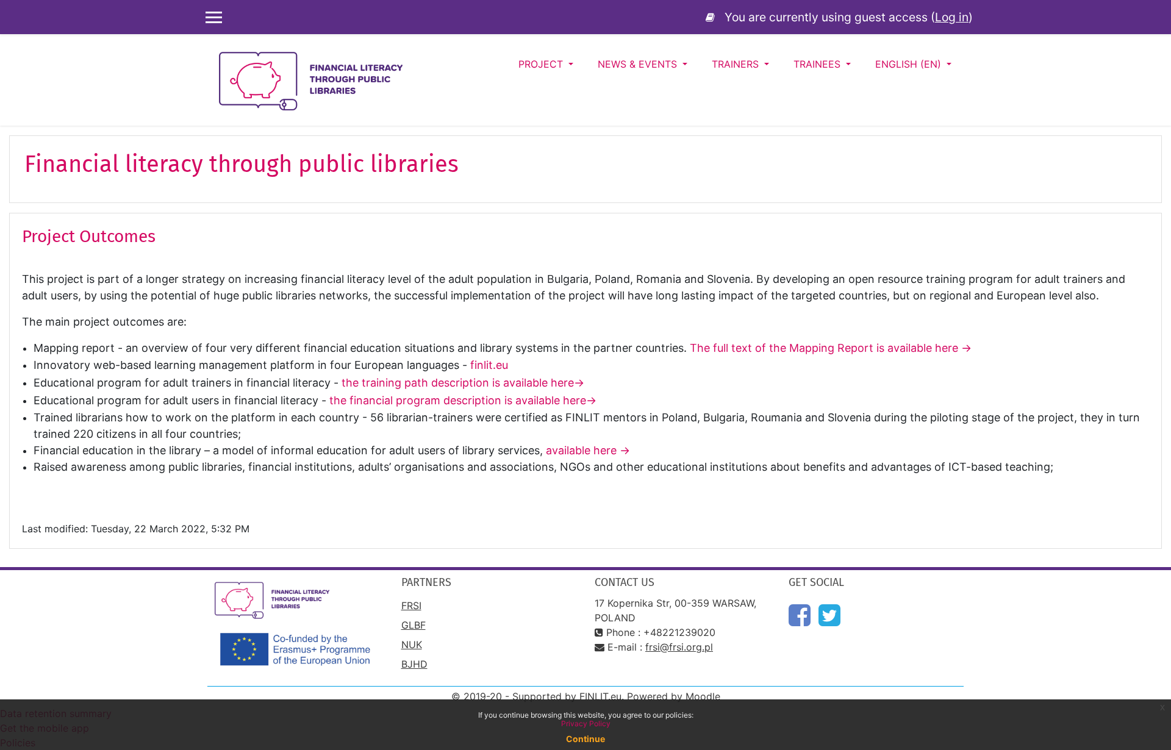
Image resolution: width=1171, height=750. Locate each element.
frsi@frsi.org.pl (679, 647)
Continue (585, 739)
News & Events (639, 64)
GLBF (413, 625)
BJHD (414, 664)
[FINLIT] (712, 17)
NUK (411, 644)
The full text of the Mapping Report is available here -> (831, 347)
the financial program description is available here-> (462, 400)
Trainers (737, 64)
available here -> (589, 450)
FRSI (411, 605)
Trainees (818, 64)
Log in (952, 17)
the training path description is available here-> (463, 382)
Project (542, 64)
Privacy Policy (586, 723)
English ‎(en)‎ (909, 64)
